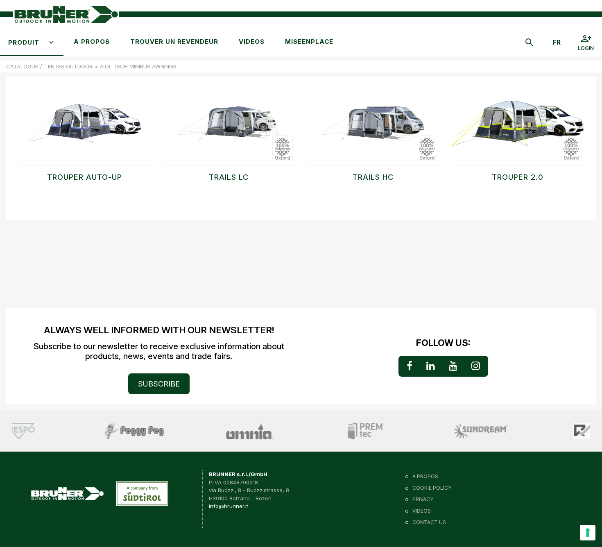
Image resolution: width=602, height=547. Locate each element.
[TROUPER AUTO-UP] (84, 128)
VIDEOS (252, 41)
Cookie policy (431, 488)
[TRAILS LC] (229, 128)
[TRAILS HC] (373, 128)
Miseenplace (309, 41)
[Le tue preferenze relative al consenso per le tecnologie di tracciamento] (587, 532)
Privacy (422, 499)
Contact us (429, 522)
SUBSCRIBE (159, 384)
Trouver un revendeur (174, 41)
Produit (23, 42)
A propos (92, 41)
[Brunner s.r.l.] (66, 14)
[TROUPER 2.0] (518, 128)
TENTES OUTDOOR (68, 66)
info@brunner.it (228, 506)
